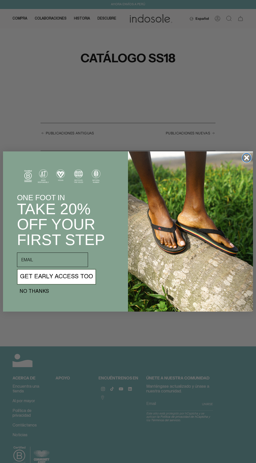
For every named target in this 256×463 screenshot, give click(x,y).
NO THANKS (34, 291)
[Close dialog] (246, 157)
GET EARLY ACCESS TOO (56, 277)
